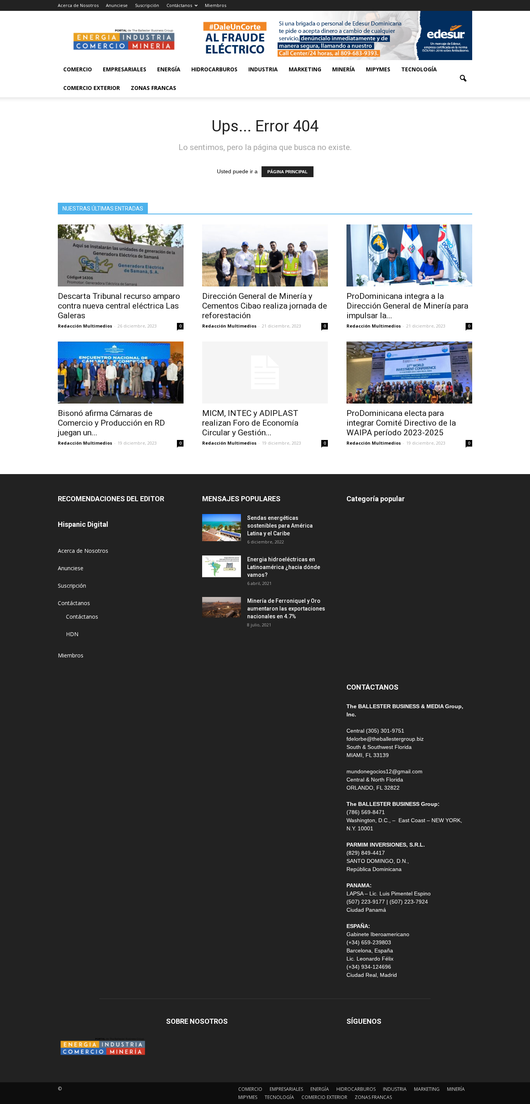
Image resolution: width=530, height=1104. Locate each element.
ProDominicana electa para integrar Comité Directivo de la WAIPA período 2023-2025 (401, 423)
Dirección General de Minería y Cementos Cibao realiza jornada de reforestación (264, 306)
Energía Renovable (369, 624)
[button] (463, 78)
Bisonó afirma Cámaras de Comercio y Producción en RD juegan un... (111, 423)
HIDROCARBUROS (214, 69)
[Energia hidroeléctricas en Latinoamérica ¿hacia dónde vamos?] (221, 566)
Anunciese (117, 5)
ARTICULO (359, 641)
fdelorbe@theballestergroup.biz (385, 739)
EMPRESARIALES (124, 69)
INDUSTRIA (263, 69)
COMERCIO (77, 69)
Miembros (215, 5)
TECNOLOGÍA (419, 69)
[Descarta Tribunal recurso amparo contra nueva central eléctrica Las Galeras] (121, 255)
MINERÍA (343, 69)
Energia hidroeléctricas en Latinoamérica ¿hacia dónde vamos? (283, 567)
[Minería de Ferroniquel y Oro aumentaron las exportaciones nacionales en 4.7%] (221, 607)
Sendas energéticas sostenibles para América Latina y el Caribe (280, 525)
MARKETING (305, 69)
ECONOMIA (361, 659)
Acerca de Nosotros (78, 5)
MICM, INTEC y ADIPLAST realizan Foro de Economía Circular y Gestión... (250, 423)
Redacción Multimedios (85, 326)
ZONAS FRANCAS (153, 87)
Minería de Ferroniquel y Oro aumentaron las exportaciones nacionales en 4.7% (286, 608)
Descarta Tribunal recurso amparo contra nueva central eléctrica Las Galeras (119, 306)
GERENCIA (359, 572)
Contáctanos (179, 5)
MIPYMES (378, 69)
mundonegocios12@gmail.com (384, 771)
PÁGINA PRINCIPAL (287, 171)
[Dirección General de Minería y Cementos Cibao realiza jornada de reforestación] (265, 255)
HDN (72, 634)
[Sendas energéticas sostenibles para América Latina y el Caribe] (221, 527)
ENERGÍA (168, 69)
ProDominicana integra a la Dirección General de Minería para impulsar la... (407, 306)
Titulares (357, 519)
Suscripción (147, 5)
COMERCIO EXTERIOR (91, 87)
